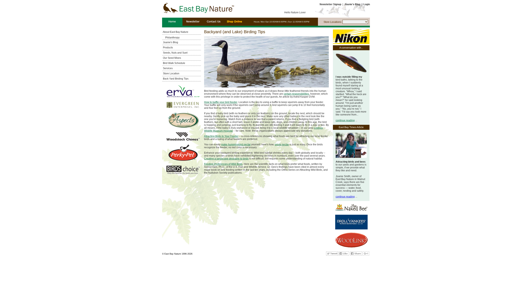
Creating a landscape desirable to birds (226, 158)
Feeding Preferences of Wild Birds (223, 164)
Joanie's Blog (170, 42)
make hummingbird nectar (236, 144)
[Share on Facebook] (356, 255)
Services (167, 68)
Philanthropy (172, 37)
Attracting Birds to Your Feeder (221, 136)
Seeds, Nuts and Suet (174, 52)
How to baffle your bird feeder (220, 102)
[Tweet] (332, 255)
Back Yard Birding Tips (175, 78)
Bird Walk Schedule (173, 63)
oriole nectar (282, 144)
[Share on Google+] (366, 255)
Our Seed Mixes (171, 57)
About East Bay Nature (175, 32)
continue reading (345, 120)
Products (167, 47)
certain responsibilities (296, 93)
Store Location (170, 73)
